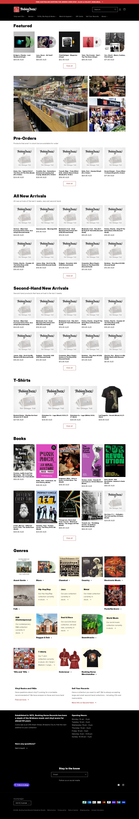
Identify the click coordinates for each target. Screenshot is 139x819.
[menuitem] (19, 16)
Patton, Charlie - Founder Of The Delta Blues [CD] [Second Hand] (24, 264)
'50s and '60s (20, 672)
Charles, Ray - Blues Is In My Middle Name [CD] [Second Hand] (114, 357)
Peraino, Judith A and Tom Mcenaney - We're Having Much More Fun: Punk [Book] (24, 474)
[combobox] (105, 9)
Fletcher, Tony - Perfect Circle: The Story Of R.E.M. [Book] (46, 527)
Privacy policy (62, 810)
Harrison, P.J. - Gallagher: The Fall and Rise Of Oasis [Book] (114, 516)
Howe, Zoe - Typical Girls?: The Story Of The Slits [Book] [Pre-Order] (24, 172)
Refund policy (51, 810)
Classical (63, 580)
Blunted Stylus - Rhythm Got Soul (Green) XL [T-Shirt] (25, 416)
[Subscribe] (85, 774)
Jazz (63, 589)
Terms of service (73, 810)
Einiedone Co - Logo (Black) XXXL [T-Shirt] (55, 416)
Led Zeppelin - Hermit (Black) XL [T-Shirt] (112, 416)
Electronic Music (112, 580)
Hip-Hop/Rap (44, 589)
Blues (39, 580)
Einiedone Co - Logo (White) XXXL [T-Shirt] (82, 416)
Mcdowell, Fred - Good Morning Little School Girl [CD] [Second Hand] (68, 230)
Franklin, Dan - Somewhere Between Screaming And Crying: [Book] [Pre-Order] (46, 172)
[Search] (115, 9)
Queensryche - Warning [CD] (46, 229)
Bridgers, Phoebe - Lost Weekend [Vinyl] (22, 56)
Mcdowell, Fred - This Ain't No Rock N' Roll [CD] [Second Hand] (92, 230)
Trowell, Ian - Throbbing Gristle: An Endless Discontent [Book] (90, 524)
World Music (112, 618)
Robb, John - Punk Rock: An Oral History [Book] (46, 481)
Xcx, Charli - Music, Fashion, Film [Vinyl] (114, 56)
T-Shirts (42, 652)
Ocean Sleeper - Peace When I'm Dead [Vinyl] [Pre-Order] (114, 172)
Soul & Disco (67, 617)
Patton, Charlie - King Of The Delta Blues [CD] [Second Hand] (114, 230)
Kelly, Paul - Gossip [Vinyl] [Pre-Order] (91, 172)
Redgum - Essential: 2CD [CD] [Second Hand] (68, 264)
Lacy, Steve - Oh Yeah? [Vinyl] (44, 56)
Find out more (20, 700)
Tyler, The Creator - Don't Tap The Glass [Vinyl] (91, 56)
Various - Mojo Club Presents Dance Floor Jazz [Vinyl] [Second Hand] (23, 230)
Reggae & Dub (43, 637)
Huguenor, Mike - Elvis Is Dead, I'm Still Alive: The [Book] (68, 480)
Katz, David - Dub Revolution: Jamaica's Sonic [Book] (114, 481)
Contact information (98, 810)
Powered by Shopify (39, 810)
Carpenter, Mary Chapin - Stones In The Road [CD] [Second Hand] (91, 264)
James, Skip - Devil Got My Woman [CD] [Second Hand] (46, 264)
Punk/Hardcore (111, 609)
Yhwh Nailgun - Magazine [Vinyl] (68, 56)
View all (69, 66)
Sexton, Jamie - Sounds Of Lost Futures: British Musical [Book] (92, 481)
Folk (16, 609)
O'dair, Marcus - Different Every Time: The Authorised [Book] (24, 527)
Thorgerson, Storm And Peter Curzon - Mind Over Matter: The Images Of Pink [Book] (69, 522)
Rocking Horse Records (26, 810)
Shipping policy (85, 810)
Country (86, 580)
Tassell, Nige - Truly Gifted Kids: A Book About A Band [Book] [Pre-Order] (68, 172)
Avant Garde (20, 580)
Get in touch (20, 748)
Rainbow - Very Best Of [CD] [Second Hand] (114, 264)
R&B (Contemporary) (23, 618)
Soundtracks (88, 637)
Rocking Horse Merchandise (89, 673)
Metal (86, 589)
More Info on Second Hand (83, 703)
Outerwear (64, 672)
